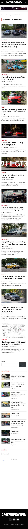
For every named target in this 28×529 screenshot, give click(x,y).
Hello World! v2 (15, 431)
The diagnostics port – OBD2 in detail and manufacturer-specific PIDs (13, 343)
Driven (3, 274)
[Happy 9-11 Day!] (5, 415)
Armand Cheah (6, 116)
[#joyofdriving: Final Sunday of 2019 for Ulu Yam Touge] (14, 66)
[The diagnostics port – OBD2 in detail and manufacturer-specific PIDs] (14, 331)
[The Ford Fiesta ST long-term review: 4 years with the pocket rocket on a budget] (14, 98)
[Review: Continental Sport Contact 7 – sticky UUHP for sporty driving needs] (5, 385)
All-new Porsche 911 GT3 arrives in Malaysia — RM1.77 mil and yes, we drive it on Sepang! (18, 404)
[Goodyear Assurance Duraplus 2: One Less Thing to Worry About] (5, 441)
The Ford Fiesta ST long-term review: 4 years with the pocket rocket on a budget (13, 112)
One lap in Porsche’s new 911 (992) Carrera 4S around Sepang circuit (12, 209)
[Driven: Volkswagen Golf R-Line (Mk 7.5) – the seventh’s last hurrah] (14, 265)
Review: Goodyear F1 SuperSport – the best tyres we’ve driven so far (18, 394)
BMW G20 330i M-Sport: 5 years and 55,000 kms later (18, 376)
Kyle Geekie (5, 147)
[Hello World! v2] (5, 433)
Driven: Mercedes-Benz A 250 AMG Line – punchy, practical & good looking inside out (12, 309)
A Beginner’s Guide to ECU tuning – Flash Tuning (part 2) (12, 144)
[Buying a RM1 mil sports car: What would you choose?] (14, 164)
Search (3, 361)
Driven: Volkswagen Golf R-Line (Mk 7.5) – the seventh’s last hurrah (13, 277)
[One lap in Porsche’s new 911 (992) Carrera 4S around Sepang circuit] (14, 196)
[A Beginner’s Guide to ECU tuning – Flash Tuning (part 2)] (14, 131)
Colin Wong (5, 346)
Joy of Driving (5, 40)
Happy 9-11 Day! (15, 414)
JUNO (22, 524)
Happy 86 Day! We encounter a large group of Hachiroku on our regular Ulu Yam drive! (13, 244)
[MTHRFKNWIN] (14, 2)
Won (4, 49)
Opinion (3, 172)
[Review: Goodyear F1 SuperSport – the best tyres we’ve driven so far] (5, 394)
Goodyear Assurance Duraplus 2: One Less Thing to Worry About (18, 441)
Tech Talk (4, 140)
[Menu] (2, 2)
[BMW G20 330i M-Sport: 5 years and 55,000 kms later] (5, 377)
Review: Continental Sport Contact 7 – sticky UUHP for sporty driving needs (18, 384)
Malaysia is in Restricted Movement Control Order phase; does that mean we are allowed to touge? (13, 44)
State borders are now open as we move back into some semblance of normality (18, 423)
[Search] (26, 2)
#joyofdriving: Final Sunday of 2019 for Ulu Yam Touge (13, 78)
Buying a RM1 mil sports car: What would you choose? (12, 176)
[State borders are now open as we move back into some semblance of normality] (5, 423)
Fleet (3, 107)
